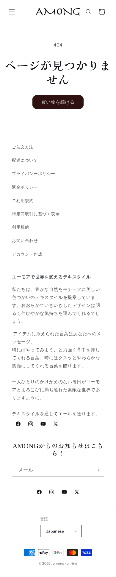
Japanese (55, 531)
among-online (65, 563)
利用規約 (20, 227)
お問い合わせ (25, 240)
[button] (11, 11)
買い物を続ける (58, 102)
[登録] (97, 470)
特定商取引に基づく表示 (36, 214)
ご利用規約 (23, 200)
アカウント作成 (27, 254)
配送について (25, 160)
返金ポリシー (25, 187)
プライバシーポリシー (33, 173)
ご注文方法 (23, 147)
